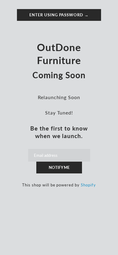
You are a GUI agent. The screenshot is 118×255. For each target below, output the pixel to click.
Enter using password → (59, 14)
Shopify (88, 184)
